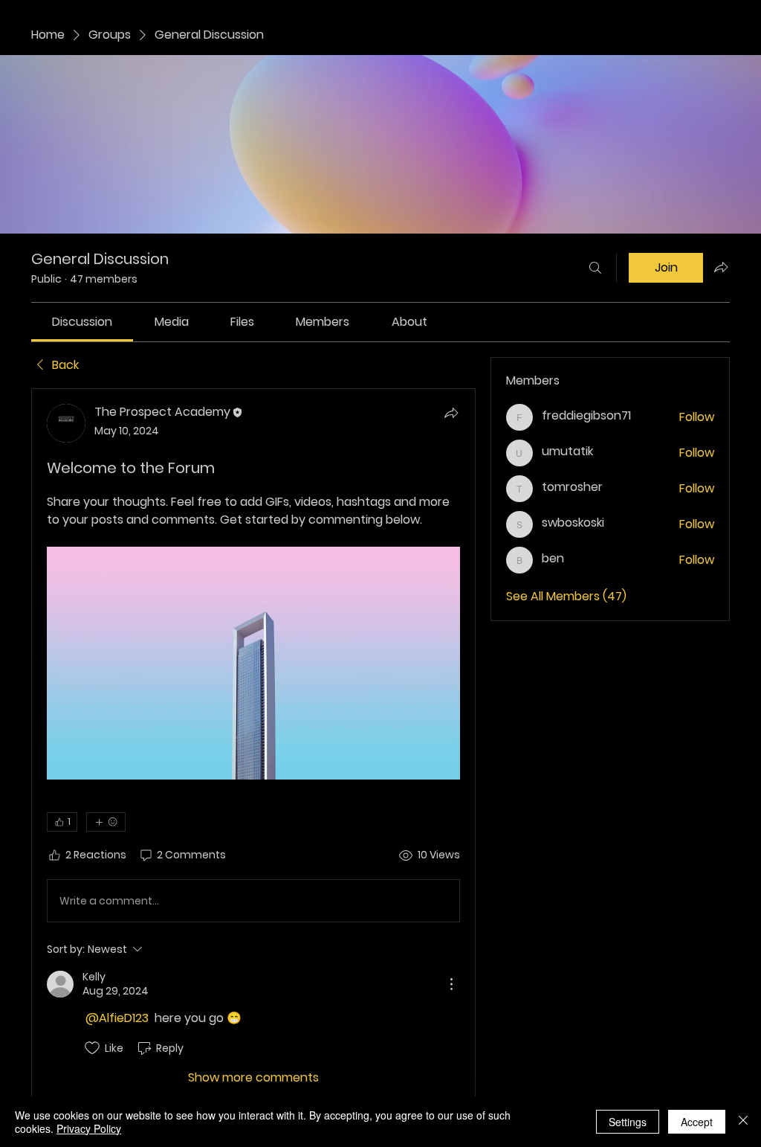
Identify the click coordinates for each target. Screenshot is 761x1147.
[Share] (451, 413)
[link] (82, 321)
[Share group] (721, 267)
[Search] (595, 268)
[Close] (743, 1121)
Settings (628, 1121)
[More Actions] (451, 984)
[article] (253, 745)
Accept (697, 1121)
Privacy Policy (88, 1128)
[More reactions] (106, 822)
